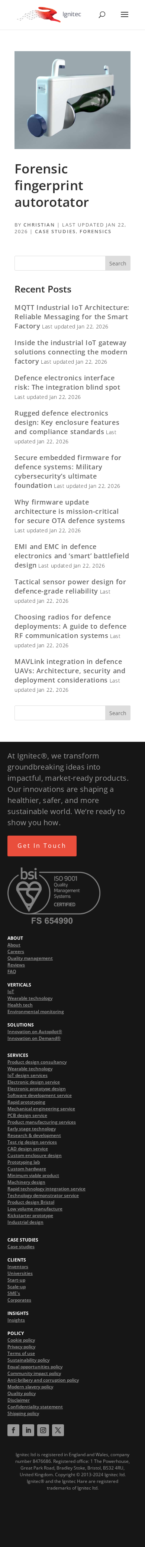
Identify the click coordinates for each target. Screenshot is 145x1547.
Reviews (16, 965)
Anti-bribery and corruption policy (43, 1380)
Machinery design (26, 1182)
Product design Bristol (30, 1202)
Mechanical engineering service (41, 1108)
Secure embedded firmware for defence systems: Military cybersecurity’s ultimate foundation (68, 471)
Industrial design (25, 1222)
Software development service (39, 1095)
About (13, 945)
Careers (15, 951)
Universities (20, 1273)
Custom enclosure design (34, 1155)
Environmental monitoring (35, 1011)
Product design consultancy (37, 1062)
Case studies (21, 1246)
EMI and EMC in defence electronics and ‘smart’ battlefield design (71, 555)
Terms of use (21, 1353)
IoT (10, 991)
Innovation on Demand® (34, 1038)
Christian (39, 224)
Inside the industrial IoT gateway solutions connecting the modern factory (71, 352)
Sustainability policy (28, 1360)
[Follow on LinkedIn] (28, 1430)
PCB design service (27, 1115)
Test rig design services (32, 1142)
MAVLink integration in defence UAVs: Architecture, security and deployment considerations (69, 670)
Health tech (20, 1005)
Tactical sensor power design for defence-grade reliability (70, 586)
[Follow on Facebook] (13, 1430)
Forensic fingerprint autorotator (51, 185)
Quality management (30, 958)
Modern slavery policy (30, 1387)
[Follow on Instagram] (43, 1430)
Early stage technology (31, 1128)
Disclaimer (18, 1400)
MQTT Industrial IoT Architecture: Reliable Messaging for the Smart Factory (71, 316)
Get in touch (42, 846)
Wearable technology (29, 998)
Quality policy (21, 1393)
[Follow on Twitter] (58, 1430)
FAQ (11, 971)
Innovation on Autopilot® (34, 1031)
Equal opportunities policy (34, 1366)
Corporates (19, 1300)
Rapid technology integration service (46, 1189)
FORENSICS (96, 231)
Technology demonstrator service (43, 1195)
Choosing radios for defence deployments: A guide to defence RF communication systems (70, 626)
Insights (16, 1320)
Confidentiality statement (35, 1407)
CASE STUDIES (55, 231)
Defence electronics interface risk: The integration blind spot (67, 382)
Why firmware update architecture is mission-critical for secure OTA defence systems (69, 511)
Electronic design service (33, 1082)
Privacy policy (21, 1346)
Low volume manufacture (34, 1209)
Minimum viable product (33, 1175)
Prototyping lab (23, 1162)
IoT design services (27, 1075)
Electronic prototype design (36, 1088)
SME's (13, 1293)
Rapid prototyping (26, 1102)
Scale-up (16, 1286)
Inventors (17, 1266)
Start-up (16, 1280)
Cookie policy (21, 1340)
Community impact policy (34, 1373)
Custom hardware (26, 1169)
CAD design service (27, 1149)
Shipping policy (23, 1413)
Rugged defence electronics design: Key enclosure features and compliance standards (66, 422)
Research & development (34, 1135)
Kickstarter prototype (30, 1215)
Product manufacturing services (41, 1122)
